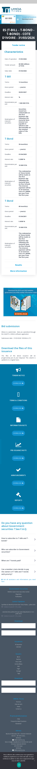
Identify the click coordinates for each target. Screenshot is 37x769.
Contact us (18, 709)
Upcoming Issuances (27, 19)
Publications (18, 596)
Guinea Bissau (18, 664)
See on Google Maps (10, 742)
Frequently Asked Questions (18, 721)
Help (18, 719)
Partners (18, 702)
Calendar (18, 647)
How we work (18, 704)
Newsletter (18, 723)
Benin (18, 657)
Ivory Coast (18, 661)
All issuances (18, 644)
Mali (18, 666)
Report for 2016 (19, 626)
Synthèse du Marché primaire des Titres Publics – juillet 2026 (18, 604)
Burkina (18, 659)
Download (17, 383)
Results (13, 22)
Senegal (18, 671)
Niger (18, 669)
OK (19, 765)
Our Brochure (19, 633)
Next (18, 20)
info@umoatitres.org (19, 740)
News (18, 706)
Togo (18, 673)
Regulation (18, 594)
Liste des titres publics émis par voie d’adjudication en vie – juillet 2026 (18, 612)
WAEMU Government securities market (18, 592)
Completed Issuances (29, 17)
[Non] (34, 760)
